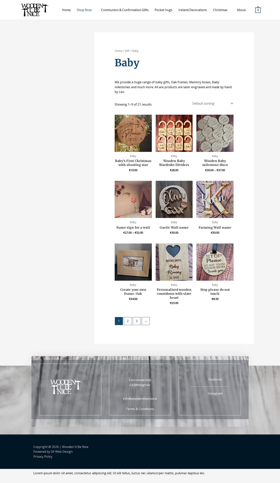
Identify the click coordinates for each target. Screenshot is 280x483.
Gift (127, 51)
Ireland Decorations (192, 10)
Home (66, 10)
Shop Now (84, 10)
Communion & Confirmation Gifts (125, 10)
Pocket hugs (163, 10)
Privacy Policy (42, 456)
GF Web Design (62, 451)
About (241, 10)
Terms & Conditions (140, 409)
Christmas (220, 10)
